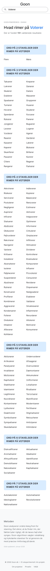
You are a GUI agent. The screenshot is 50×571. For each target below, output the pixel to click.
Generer (30, 86)
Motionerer (9, 375)
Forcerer (30, 114)
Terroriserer (32, 394)
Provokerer (31, 273)
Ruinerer (8, 287)
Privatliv (28, 567)
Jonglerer (8, 124)
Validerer (30, 301)
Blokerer (30, 147)
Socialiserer (9, 473)
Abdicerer (8, 226)
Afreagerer (31, 361)
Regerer (30, 161)
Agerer (29, 133)
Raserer (7, 138)
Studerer (30, 110)
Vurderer (8, 133)
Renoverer (31, 202)
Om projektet (17, 567)
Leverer (7, 128)
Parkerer (30, 166)
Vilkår (36, 567)
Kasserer (8, 143)
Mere (28, 59)
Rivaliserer (31, 389)
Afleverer (8, 329)
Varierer (7, 249)
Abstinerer (9, 282)
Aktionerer (9, 356)
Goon (25, 4)
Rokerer (7, 119)
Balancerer (31, 198)
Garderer (30, 138)
